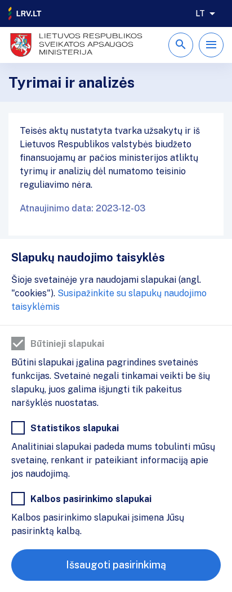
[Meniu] (211, 45)
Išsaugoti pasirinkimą (116, 565)
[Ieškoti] (180, 45)
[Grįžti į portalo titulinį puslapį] (25, 13)
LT (200, 13)
